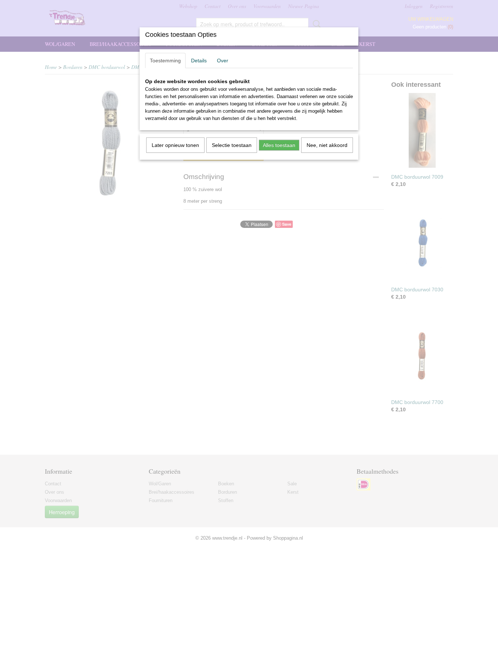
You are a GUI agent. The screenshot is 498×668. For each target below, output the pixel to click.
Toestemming (165, 60)
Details (199, 60)
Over (222, 60)
